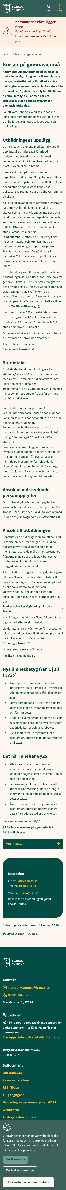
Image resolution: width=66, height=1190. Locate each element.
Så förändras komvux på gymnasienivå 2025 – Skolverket (28, 830)
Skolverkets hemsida (16, 349)
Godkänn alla (15, 1159)
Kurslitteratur (14, 843)
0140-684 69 (27, 886)
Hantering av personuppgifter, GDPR (30, 1102)
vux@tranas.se (27, 881)
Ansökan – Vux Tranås (17, 656)
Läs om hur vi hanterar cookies (28, 1182)
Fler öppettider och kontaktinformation (32, 1037)
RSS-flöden (11, 1087)
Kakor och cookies (16, 1080)
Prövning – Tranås (14, 643)
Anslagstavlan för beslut (21, 1117)
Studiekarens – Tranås (17, 237)
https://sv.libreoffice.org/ (19, 306)
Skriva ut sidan (15, 934)
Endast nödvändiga (20, 1170)
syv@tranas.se (50, 517)
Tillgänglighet (13, 1095)
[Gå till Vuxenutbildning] (10, 54)
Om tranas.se (13, 1072)
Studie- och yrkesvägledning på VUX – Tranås (27, 609)
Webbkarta (11, 1110)
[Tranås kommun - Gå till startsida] (13, 8)
